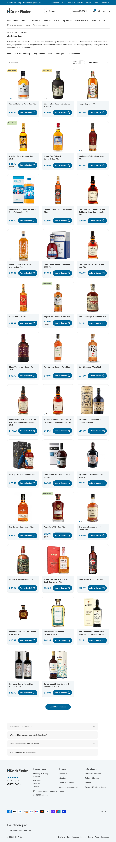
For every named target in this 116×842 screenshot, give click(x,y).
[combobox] (58, 11)
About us (62, 778)
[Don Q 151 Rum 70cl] (23, 298)
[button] (25, 20)
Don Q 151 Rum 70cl (17, 316)
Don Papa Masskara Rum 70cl (21, 579)
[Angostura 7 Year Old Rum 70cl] (58, 298)
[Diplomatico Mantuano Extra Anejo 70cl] (93, 455)
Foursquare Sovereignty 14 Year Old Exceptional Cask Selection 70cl (22, 422)
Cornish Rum (74, 53)
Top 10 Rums (39, 53)
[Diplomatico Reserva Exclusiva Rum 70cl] (58, 85)
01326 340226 (42, 25)
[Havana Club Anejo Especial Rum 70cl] (58, 190)
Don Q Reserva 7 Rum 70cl (90, 367)
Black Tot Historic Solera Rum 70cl (22, 368)
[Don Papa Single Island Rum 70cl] (93, 298)
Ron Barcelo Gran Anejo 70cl (21, 527)
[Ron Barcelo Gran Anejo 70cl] (23, 508)
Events (88, 3)
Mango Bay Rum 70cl (87, 104)
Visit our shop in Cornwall (20, 25)
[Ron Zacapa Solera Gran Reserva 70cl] (93, 137)
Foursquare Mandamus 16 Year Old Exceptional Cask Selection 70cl (92, 212)
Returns (88, 782)
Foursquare (60, 53)
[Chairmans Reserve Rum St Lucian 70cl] (93, 508)
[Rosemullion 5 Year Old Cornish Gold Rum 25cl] (23, 613)
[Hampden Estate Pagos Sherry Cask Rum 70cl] (23, 665)
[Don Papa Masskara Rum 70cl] (23, 560)
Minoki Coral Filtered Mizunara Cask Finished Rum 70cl (22, 210)
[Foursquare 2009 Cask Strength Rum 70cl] (93, 245)
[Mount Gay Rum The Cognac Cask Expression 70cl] (58, 560)
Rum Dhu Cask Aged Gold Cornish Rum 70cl (20, 265)
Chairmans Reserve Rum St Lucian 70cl (90, 528)
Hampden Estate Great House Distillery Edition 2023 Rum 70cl (92, 633)
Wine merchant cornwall (68, 787)
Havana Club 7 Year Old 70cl (91, 579)
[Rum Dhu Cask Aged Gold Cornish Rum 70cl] (23, 245)
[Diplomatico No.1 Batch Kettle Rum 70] (58, 455)
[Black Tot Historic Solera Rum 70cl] (23, 348)
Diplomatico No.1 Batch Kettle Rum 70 (57, 475)
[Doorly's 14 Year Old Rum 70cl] (23, 455)
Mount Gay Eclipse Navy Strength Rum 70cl (54, 157)
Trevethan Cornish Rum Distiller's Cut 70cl (54, 633)
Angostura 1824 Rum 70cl (54, 527)
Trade (96, 3)
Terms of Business (66, 782)
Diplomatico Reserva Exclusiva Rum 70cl (57, 105)
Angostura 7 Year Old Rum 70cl (57, 316)
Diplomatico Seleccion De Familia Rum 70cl (89, 420)
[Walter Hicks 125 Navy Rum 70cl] (23, 85)
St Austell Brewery (22, 53)
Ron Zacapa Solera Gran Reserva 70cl (92, 157)
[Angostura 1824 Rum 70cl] (58, 508)
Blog (63, 3)
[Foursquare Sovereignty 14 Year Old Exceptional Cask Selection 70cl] (23, 400)
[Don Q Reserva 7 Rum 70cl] (93, 348)
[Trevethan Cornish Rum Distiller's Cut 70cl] (58, 613)
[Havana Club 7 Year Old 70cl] (93, 560)
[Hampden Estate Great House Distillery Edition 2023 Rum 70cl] (93, 613)
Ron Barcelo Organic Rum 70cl (57, 367)
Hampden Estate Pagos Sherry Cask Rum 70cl (22, 685)
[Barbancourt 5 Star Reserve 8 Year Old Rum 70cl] (58, 665)
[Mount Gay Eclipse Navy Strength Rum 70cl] (58, 137)
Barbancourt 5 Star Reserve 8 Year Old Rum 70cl (56, 685)
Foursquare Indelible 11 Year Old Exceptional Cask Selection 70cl (58, 420)
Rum (15, 32)
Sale (50, 53)
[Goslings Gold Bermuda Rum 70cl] (23, 137)
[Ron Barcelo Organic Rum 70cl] (58, 348)
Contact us (105, 3)
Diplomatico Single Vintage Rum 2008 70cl (57, 265)
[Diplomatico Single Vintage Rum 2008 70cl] (58, 245)
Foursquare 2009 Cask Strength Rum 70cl (92, 265)
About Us (71, 3)
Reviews (80, 3)
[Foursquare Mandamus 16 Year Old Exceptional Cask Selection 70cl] (93, 190)
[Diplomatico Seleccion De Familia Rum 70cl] (93, 400)
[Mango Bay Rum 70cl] (93, 85)
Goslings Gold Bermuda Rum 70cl (21, 157)
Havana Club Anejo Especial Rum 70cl (58, 210)
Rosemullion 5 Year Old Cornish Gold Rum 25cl (22, 633)
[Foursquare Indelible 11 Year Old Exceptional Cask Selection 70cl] (58, 400)
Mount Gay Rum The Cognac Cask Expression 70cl (56, 580)
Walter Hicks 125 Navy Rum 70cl (22, 104)
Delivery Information (93, 773)
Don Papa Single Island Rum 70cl (92, 316)
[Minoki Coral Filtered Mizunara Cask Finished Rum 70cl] (23, 190)
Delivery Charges (92, 778)
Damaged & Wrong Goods (95, 787)
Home (9, 32)
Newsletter (55, 3)
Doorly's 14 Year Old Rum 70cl (22, 474)
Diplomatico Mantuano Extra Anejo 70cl (91, 475)
